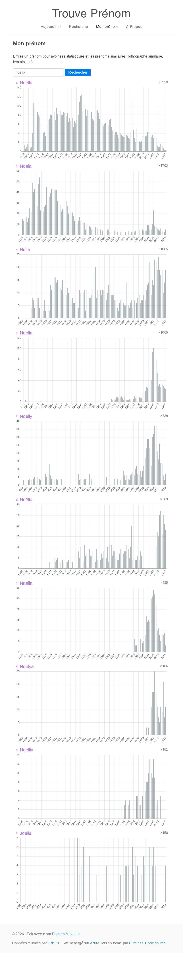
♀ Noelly (23, 416)
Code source (155, 943)
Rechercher (77, 72)
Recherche (78, 26)
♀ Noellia (24, 749)
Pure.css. (136, 943)
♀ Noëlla (23, 499)
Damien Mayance (66, 934)
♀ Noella (23, 82)
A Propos (134, 26)
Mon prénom (107, 26)
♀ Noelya (24, 666)
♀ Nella (22, 249)
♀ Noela (23, 166)
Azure (95, 943)
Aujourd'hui (51, 26)
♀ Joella (23, 833)
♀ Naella (23, 583)
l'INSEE (54, 943)
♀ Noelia (23, 332)
